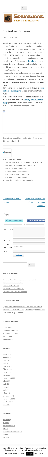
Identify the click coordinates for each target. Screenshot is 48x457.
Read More (38, 453)
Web (5, 252)
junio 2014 (6, 384)
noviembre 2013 (9, 399)
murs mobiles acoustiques (12, 431)
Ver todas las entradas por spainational (18, 180)
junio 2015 (6, 357)
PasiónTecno (7, 336)
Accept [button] (29, 453)
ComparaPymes (9, 327)
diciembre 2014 (8, 375)
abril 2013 (6, 405)
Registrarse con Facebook (36, 220)
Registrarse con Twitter (14, 220)
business (6, 423)
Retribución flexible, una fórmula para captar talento (35, 202)
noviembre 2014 (9, 378)
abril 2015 (6, 363)
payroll (5, 434)
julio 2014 (6, 381)
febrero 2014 (7, 393)
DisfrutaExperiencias (10, 330)
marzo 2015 (7, 366)
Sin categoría (29, 138)
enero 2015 (7, 372)
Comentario (8, 229)
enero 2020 (7, 354)
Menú (24, 8)
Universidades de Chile (11, 286)
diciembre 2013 (8, 396)
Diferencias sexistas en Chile (13, 283)
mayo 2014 (7, 387)
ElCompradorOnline (10, 333)
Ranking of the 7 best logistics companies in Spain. (21, 280)
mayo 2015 (7, 360)
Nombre (7, 240)
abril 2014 (6, 390)
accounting (7, 420)
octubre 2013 (8, 402)
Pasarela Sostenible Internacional (15, 292)
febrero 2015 (7, 369)
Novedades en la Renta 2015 (13, 289)
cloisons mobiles (9, 426)
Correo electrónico (8, 245)
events (5, 428)
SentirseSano (8, 339)
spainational (14, 141)
